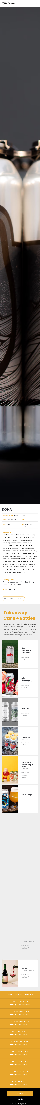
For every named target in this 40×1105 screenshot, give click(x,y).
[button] (36, 3)
